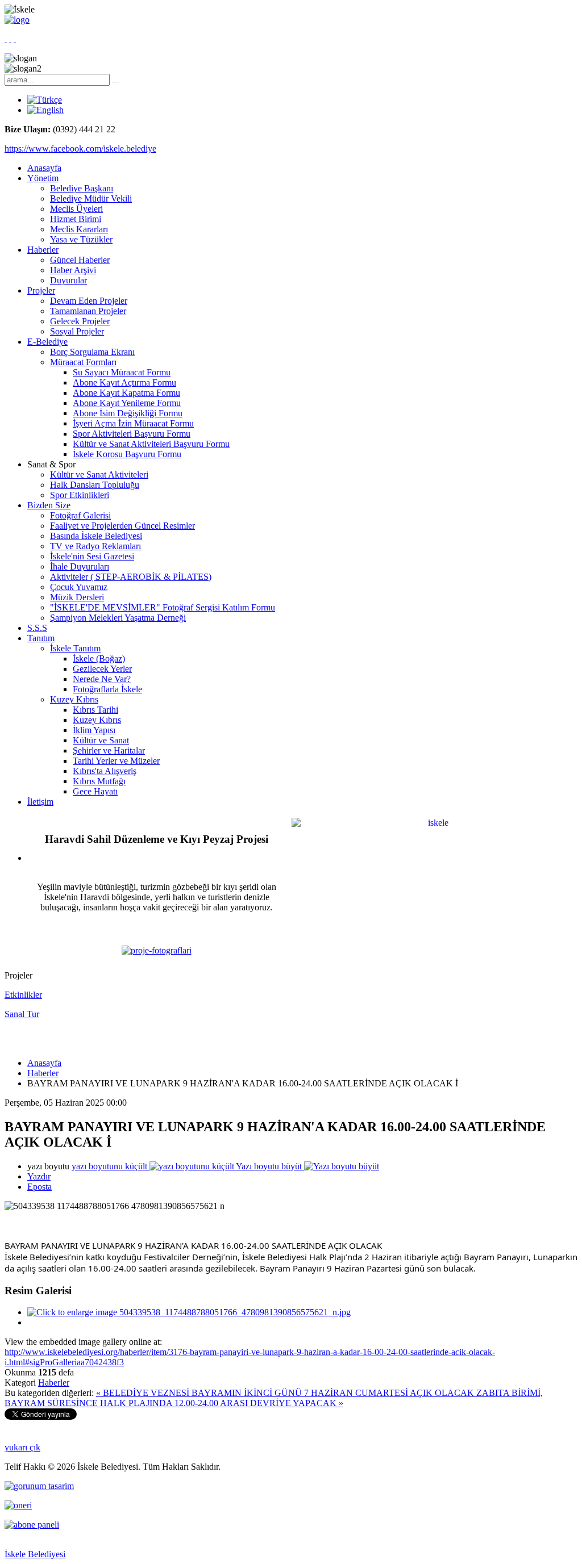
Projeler (41, 290)
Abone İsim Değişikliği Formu (127, 413)
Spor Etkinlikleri (79, 495)
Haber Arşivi (73, 270)
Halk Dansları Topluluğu (94, 485)
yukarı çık (22, 1447)
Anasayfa (44, 168)
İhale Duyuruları (79, 566)
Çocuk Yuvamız (78, 587)
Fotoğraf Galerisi (80, 515)
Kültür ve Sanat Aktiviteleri (99, 474)
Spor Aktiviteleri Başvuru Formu (131, 433)
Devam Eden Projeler (88, 301)
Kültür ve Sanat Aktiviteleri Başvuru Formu (151, 444)
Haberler (43, 249)
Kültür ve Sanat (101, 740)
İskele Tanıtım (75, 648)
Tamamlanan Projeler (88, 311)
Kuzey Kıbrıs (74, 699)
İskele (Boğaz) (99, 658)
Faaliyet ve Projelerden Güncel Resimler (122, 525)
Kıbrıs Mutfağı (99, 781)
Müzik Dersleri (77, 597)
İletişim (40, 801)
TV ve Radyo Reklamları (95, 546)
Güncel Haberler (80, 260)
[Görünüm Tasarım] (39, 1486)
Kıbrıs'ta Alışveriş (104, 771)
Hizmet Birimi (75, 219)
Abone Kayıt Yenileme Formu (127, 403)
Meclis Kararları (79, 229)
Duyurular (68, 280)
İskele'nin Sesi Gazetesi (92, 556)
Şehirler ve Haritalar (109, 750)
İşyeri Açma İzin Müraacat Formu (133, 423)
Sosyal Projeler (77, 331)
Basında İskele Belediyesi (96, 536)
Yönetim (43, 178)
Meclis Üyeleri (76, 209)
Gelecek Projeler (80, 321)
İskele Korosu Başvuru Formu (127, 454)
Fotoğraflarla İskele (107, 689)
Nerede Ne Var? (102, 679)
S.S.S (37, 628)
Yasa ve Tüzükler (81, 239)
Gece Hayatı (95, 791)
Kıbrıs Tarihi (95, 709)
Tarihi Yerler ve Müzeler (116, 761)
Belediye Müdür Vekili (91, 198)
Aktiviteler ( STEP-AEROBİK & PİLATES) (130, 577)
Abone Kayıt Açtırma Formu (124, 382)
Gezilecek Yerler (102, 669)
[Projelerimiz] (157, 950)
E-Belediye (47, 341)
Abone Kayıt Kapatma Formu (126, 393)
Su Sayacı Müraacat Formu (122, 372)
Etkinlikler (23, 995)
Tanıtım (41, 638)
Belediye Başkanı (81, 188)
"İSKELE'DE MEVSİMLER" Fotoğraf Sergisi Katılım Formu (162, 607)
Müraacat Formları (83, 362)
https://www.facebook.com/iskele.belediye (80, 148)
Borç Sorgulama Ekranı (92, 352)
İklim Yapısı (94, 730)
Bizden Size (48, 505)
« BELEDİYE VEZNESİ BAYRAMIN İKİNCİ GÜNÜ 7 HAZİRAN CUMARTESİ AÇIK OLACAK (286, 1393)
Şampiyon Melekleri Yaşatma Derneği (118, 617)
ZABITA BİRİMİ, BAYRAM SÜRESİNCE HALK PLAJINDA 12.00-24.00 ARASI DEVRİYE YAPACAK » (274, 1398)
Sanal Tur (22, 1014)
